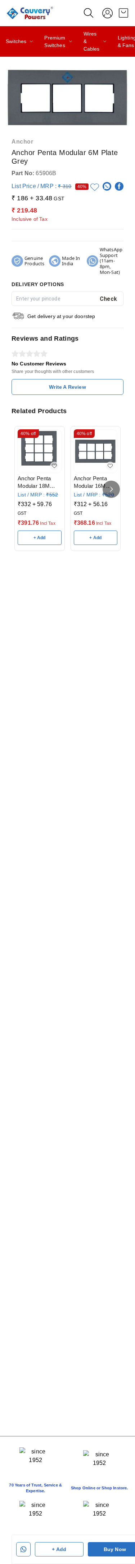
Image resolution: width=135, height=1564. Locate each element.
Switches (16, 41)
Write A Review (67, 387)
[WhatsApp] (107, 186)
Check (108, 298)
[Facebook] (119, 186)
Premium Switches (54, 41)
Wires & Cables (92, 41)
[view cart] (123, 13)
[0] (123, 13)
